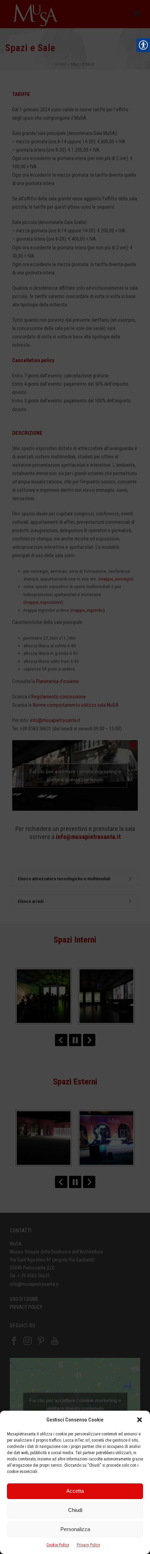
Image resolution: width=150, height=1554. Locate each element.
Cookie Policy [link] (57, 1545)
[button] (139, 1419)
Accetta (75, 1491)
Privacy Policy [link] (88, 1545)
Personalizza (75, 1529)
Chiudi (75, 1510)
